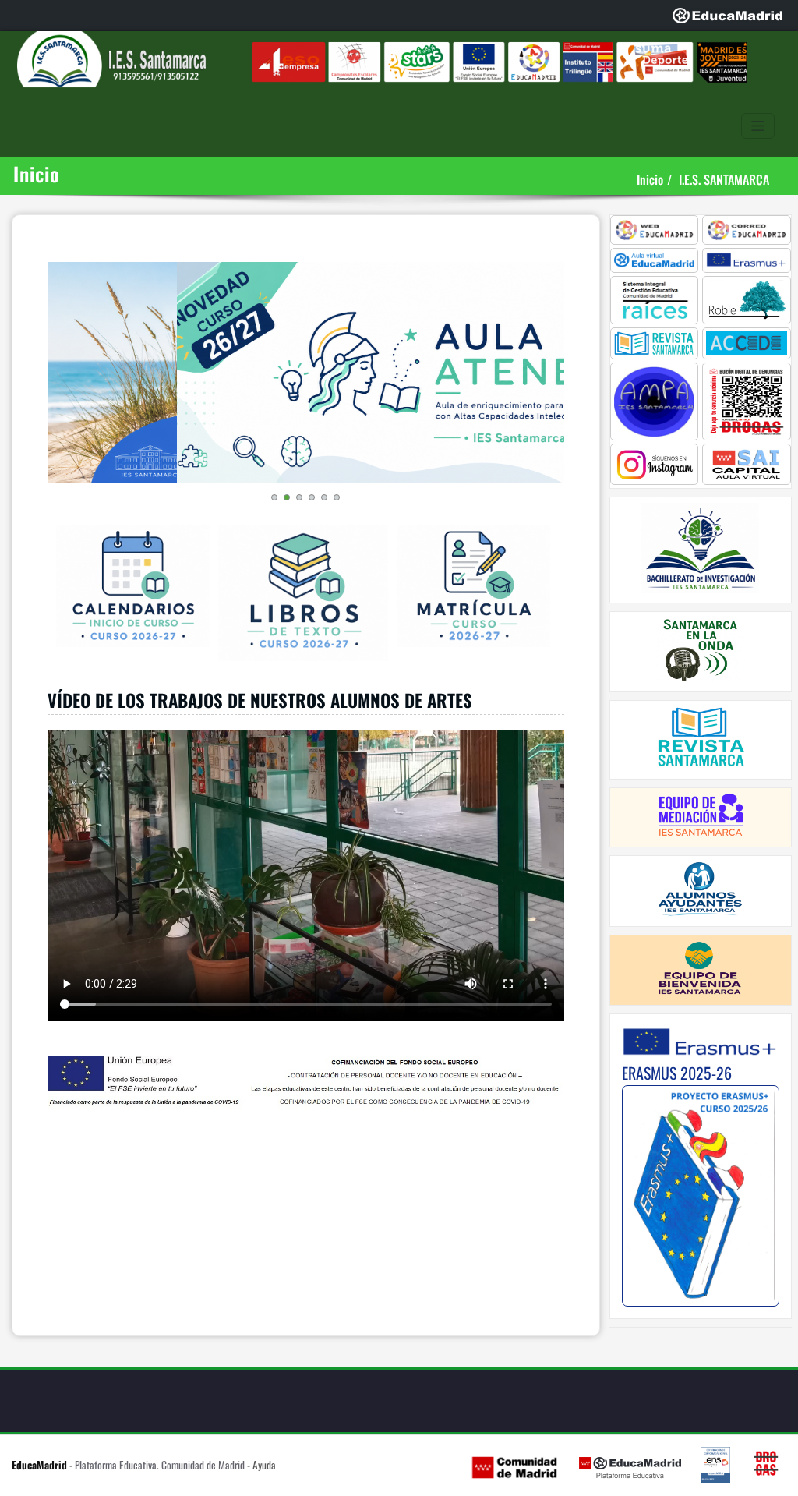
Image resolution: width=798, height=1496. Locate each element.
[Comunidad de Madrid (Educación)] (514, 1466)
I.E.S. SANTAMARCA (724, 179)
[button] (274, 497)
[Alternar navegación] (758, 126)
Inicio (650, 179)
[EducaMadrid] (727, 15)
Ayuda (264, 1465)
